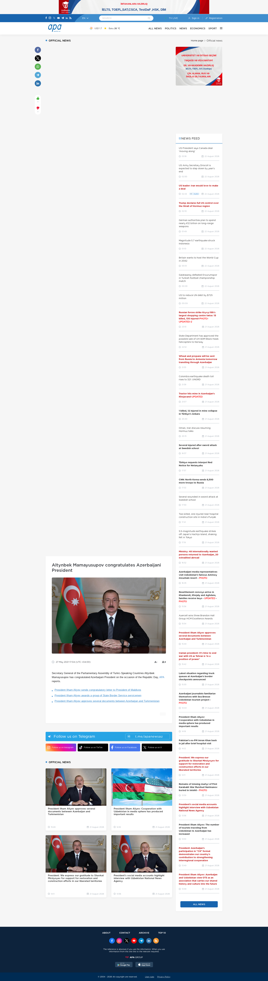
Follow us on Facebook (126, 747)
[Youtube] (58, 18)
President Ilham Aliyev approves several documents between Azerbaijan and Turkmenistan (107, 701)
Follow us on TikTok (93, 747)
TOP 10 (162, 932)
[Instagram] (50, 18)
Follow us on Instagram (62, 747)
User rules (149, 977)
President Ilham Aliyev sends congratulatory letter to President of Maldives (98, 689)
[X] (54, 18)
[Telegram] (62, 18)
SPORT (212, 28)
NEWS (183, 28)
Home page (197, 40)
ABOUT (106, 932)
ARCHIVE (144, 932)
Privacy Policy (163, 977)
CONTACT (124, 932)
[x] (127, 941)
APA (161, 677)
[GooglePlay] (124, 965)
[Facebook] (46, 18)
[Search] (149, 18)
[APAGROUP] (134, 957)
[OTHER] (219, 28)
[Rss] (70, 18)
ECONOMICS (197, 28)
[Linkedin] (67, 18)
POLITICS (170, 28)
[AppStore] (144, 965)
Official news (214, 40)
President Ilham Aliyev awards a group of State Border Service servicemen (98, 695)
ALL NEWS (155, 28)
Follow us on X (155, 747)
